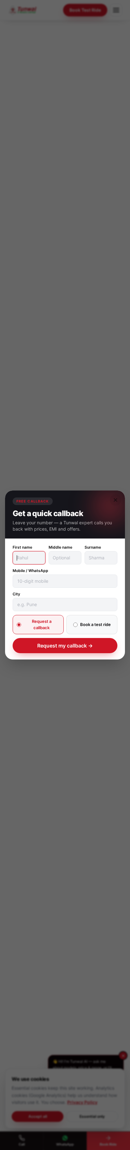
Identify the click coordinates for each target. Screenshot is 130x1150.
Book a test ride (95, 624)
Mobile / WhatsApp (30, 570)
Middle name (60, 547)
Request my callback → (65, 645)
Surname (93, 547)
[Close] (115, 500)
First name (22, 547)
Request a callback (41, 624)
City (16, 594)
